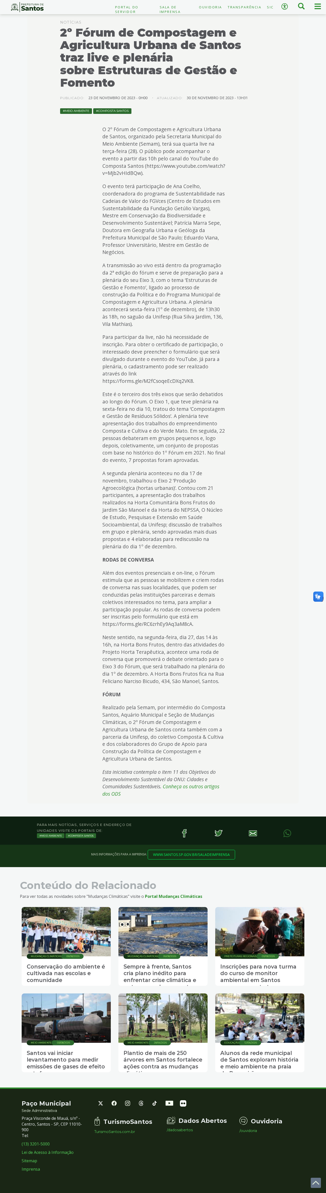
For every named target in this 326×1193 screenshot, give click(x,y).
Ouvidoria (210, 7)
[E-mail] (253, 833)
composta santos (113, 111)
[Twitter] (218, 833)
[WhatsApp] (287, 833)
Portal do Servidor (127, 9)
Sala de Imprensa (170, 9)
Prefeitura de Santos (27, 7)
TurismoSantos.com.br (114, 1132)
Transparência (244, 7)
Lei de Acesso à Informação (48, 1152)
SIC (270, 7)
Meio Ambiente (77, 111)
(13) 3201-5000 (36, 1144)
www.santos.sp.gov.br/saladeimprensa (191, 854)
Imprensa (31, 1169)
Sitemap (29, 1161)
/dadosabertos (180, 1130)
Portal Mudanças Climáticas (173, 896)
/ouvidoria (248, 1130)
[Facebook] (184, 833)
